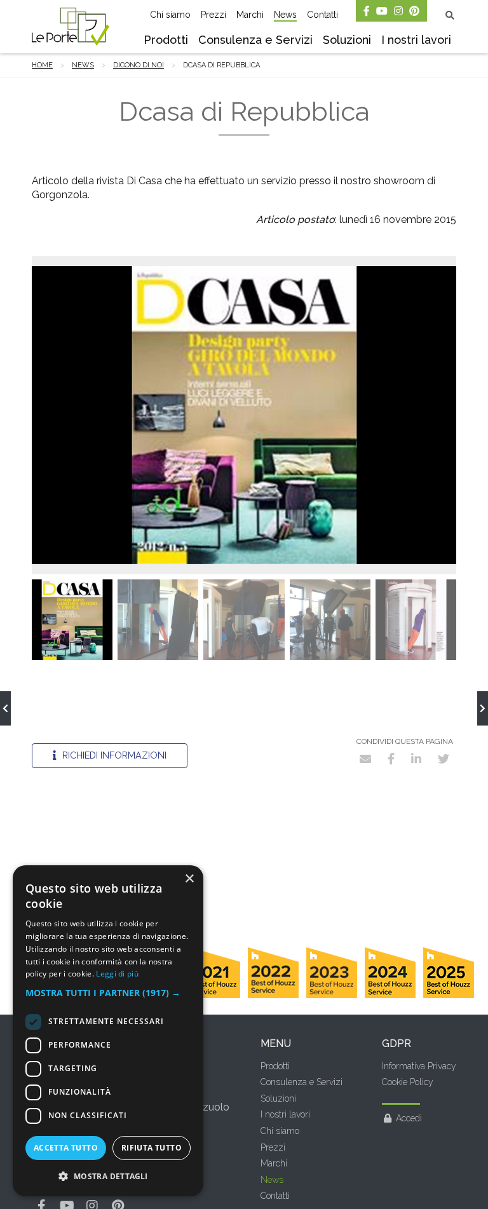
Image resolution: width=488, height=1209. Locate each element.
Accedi (409, 1118)
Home (42, 65)
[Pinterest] (414, 11)
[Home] (70, 27)
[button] (108, 993)
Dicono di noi (138, 65)
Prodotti (166, 39)
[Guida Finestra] (5, 708)
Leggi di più (117, 973)
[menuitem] (166, 41)
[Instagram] (398, 11)
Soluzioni (347, 39)
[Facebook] (366, 11)
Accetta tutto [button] (66, 1147)
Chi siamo (170, 15)
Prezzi (213, 15)
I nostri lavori (416, 39)
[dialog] (108, 1030)
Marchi (250, 15)
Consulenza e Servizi (255, 39)
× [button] (189, 879)
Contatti (322, 15)
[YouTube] (382, 11)
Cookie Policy (407, 1082)
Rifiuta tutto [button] (151, 1147)
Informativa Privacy (419, 1066)
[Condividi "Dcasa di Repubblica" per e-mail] (365, 758)
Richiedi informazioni (113, 755)
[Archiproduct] (482, 708)
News (285, 15)
